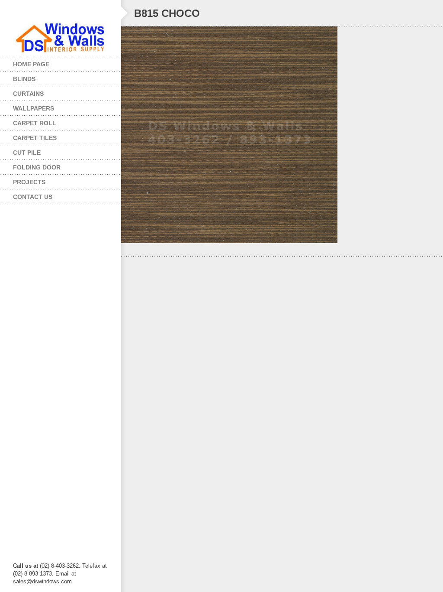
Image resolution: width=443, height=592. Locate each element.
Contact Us (32, 196)
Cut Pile (20, 150)
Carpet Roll (28, 121)
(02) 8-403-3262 (59, 566)
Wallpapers (27, 106)
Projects (22, 180)
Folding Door (30, 165)
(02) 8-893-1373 (32, 573)
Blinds (17, 77)
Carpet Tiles (28, 135)
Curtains (22, 91)
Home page (31, 64)
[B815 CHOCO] (282, 134)
